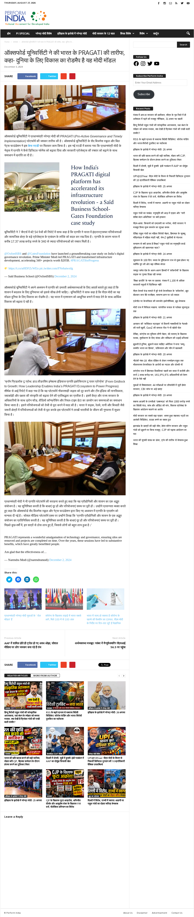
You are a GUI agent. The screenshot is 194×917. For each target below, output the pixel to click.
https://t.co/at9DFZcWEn (24, 268)
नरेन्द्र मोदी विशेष (44, 33)
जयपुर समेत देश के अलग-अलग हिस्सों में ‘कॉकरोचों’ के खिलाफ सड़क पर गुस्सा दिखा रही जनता (161, 272)
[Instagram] (164, 3)
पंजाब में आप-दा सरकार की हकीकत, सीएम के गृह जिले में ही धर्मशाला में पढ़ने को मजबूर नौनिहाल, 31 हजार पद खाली (159, 117)
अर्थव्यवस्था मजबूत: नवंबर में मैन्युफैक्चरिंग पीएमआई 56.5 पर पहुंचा (100, 645)
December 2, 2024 (65, 276)
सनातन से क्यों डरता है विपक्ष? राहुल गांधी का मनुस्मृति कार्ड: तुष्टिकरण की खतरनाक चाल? (159, 245)
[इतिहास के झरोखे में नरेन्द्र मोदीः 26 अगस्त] (107, 695)
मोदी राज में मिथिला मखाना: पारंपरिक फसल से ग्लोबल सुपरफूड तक (161, 309)
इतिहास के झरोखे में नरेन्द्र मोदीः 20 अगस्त (152, 354)
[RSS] (176, 3)
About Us (127, 912)
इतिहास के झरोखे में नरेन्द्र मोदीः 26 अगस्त (106, 712)
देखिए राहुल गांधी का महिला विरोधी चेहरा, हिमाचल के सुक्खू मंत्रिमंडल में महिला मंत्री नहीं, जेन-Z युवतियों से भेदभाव (159, 235)
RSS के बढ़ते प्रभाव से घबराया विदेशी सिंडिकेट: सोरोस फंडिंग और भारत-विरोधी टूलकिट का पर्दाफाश (64, 715)
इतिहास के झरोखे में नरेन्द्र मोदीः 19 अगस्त (152, 395)
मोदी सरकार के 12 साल (103, 33)
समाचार (8, 45)
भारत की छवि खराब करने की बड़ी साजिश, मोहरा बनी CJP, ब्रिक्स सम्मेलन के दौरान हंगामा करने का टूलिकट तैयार (22, 761)
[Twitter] (182, 3)
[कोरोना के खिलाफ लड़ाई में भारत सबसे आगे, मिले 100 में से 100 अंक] (64, 599)
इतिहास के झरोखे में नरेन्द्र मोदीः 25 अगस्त (23, 800)
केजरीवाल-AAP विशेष (54, 753)
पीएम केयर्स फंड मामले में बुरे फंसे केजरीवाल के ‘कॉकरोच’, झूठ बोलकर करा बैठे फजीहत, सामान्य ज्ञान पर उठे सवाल (161, 292)
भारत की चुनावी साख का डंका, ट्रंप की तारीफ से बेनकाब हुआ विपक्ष (160, 442)
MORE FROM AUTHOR (45, 675)
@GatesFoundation (39, 253)
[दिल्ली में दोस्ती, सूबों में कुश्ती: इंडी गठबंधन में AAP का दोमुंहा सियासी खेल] (65, 741)
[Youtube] (188, 3)
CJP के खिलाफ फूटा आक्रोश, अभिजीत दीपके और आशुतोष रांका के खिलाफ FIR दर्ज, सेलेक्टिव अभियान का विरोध (63, 803)
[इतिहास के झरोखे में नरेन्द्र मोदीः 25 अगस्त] (23, 783)
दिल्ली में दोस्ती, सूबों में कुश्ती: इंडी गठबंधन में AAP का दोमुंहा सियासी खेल (65, 759)
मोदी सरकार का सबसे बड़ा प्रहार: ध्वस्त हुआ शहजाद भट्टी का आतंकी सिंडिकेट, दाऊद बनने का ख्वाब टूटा (161, 417)
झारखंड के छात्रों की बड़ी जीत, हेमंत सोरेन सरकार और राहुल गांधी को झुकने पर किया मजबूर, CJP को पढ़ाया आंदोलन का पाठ (160, 430)
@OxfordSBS (12, 253)
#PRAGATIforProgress (85, 260)
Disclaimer (142, 912)
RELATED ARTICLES (17, 675)
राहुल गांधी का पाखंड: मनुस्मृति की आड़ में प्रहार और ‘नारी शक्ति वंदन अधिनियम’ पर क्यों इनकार (159, 215)
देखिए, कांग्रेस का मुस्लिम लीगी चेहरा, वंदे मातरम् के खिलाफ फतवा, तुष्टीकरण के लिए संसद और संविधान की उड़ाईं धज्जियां (160, 336)
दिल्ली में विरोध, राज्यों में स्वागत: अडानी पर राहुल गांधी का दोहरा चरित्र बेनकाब (106, 802)
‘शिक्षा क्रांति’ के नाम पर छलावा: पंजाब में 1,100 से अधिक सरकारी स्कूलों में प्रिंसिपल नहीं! (159, 282)
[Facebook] (158, 3)
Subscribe (144, 94)
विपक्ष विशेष (125, 33)
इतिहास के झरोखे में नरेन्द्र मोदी (72, 33)
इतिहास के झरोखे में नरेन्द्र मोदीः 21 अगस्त (152, 317)
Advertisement (159, 912)
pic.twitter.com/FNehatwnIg (56, 268)
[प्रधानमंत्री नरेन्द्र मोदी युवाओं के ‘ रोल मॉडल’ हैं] (23, 599)
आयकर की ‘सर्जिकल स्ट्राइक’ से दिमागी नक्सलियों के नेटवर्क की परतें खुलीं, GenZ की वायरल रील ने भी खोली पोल (160, 325)
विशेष (142, 33)
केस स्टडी (33, 145)
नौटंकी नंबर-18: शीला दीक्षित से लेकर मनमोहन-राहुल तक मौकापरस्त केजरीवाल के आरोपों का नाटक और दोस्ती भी (158, 362)
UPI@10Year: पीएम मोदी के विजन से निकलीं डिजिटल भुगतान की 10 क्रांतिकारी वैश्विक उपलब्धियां (106, 761)
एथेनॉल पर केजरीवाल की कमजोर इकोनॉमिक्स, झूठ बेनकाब (159, 301)
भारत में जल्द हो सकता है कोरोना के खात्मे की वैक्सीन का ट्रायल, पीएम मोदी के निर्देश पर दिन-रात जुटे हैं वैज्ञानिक (105, 619)
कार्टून (156, 33)
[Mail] (170, 3)
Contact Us (176, 912)
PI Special (23, 33)
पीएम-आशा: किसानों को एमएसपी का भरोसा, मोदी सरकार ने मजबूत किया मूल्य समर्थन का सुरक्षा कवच (159, 225)
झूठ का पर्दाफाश (94, 796)
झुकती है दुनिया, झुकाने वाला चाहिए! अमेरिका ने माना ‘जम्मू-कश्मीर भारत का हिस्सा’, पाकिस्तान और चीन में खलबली (159, 346)
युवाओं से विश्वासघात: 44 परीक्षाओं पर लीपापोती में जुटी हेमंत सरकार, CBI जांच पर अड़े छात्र (159, 387)
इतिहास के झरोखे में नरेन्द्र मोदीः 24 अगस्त (152, 254)
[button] (188, 33)
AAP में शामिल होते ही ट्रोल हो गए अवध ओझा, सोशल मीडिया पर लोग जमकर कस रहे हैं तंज (31, 645)
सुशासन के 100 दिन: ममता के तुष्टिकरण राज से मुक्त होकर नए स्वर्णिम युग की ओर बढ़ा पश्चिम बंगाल (161, 262)
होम (8, 33)
